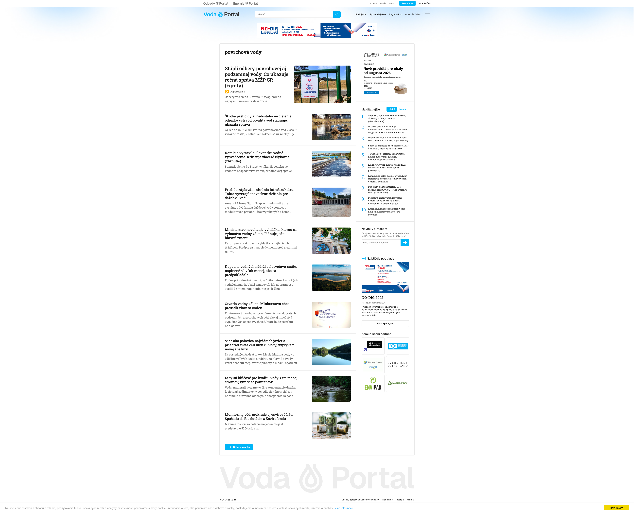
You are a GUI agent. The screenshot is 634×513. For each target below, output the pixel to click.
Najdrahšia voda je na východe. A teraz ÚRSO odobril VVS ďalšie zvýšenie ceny (388, 139)
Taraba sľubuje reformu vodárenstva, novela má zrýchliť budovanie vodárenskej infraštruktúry (386, 156)
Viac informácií (344, 508)
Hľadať (337, 14)
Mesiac (403, 109)
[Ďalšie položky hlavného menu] (428, 14)
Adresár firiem (413, 14)
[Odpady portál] (215, 3)
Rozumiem (616, 508)
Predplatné (407, 3)
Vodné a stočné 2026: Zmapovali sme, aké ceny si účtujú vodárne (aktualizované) (387, 118)
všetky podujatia (385, 323)
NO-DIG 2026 (373, 297)
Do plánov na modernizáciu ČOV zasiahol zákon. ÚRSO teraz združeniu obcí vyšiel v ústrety (387, 189)
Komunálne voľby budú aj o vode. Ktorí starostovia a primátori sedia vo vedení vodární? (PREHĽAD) (387, 179)
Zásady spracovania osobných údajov (360, 499)
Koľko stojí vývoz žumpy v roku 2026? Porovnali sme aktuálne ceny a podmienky (387, 167)
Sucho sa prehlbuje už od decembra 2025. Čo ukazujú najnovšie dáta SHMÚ (388, 147)
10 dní (391, 109)
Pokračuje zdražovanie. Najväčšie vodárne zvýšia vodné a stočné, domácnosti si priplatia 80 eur (385, 200)
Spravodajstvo (378, 14)
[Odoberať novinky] (405, 242)
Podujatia (360, 14)
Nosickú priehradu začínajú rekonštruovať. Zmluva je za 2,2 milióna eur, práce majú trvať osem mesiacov (388, 129)
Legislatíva (395, 14)
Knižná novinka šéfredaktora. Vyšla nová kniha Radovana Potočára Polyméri (386, 211)
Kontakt (392, 3)
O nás (383, 3)
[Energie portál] (245, 3)
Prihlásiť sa (425, 3)
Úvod (221, 14)
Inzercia (373, 3)
